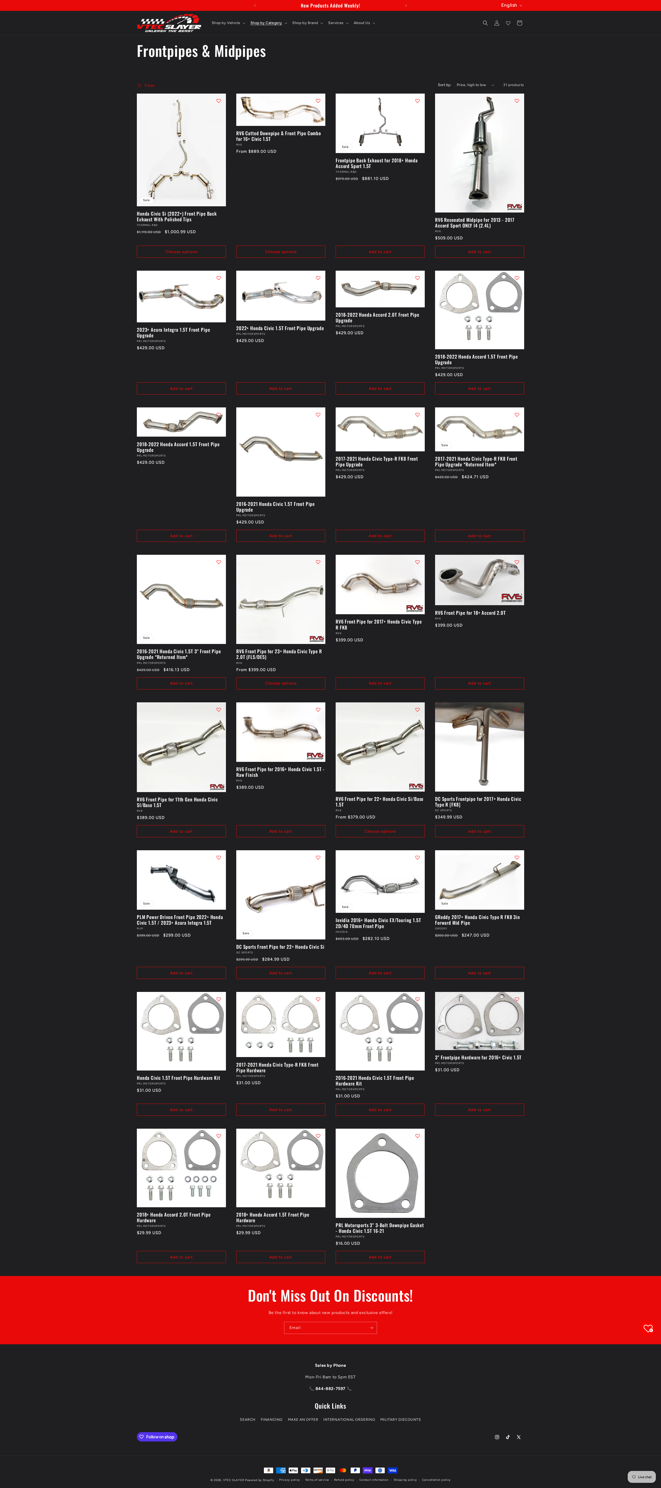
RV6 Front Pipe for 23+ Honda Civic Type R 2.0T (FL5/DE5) (279, 654)
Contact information (374, 1480)
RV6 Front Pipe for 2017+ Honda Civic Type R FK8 (379, 624)
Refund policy (344, 1480)
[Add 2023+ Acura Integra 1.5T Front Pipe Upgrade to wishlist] (218, 278)
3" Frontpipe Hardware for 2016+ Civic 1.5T (478, 1057)
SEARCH (248, 1419)
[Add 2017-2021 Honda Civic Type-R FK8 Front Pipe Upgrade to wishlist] (417, 414)
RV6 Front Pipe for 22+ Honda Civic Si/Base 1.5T (379, 801)
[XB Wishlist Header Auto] (508, 23)
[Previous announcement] (255, 5)
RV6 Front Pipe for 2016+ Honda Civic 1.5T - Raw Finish (280, 772)
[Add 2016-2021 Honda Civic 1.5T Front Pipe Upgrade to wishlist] (318, 414)
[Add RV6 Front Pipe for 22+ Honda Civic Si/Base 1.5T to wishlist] (417, 709)
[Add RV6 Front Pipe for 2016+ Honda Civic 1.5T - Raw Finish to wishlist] (318, 709)
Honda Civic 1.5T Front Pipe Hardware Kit (178, 1078)
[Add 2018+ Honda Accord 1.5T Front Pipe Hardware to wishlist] (318, 1136)
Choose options (181, 251)
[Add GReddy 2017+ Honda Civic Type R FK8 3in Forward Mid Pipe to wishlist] (517, 857)
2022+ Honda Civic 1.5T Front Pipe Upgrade (280, 328)
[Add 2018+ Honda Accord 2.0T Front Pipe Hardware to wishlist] (218, 1136)
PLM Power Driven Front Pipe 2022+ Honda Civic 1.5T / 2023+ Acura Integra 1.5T (180, 919)
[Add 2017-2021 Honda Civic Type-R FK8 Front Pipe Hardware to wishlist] (318, 999)
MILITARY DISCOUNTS (400, 1419)
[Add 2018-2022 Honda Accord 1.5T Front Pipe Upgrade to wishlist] (517, 278)
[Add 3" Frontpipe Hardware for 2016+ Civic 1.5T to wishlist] (517, 999)
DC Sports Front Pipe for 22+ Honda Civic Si (280, 947)
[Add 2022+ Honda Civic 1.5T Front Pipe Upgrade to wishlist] (318, 278)
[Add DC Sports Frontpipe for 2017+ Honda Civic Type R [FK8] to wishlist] (517, 709)
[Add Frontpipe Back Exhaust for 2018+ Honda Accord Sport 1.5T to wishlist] (417, 100)
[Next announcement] (406, 5)
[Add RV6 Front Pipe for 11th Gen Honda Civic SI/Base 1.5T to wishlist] (218, 709)
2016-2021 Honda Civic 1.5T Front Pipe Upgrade (275, 506)
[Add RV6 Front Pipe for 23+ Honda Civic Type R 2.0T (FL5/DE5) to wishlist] (318, 562)
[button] (228, 23)
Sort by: (445, 85)
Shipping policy (405, 1480)
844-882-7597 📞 (333, 1388)
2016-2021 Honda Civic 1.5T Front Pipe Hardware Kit (375, 1080)
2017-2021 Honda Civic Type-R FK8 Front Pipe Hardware (277, 1067)
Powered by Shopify (259, 1480)
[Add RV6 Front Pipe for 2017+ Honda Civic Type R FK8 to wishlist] (417, 562)
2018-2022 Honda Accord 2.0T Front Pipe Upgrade (377, 317)
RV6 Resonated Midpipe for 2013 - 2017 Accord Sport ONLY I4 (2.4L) (475, 222)
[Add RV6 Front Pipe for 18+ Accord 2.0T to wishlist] (517, 562)
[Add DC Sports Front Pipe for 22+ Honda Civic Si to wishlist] (318, 857)
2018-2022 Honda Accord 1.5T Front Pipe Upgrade (476, 359)
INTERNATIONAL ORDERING (349, 1419)
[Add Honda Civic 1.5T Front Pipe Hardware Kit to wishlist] (218, 999)
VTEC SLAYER (233, 1480)
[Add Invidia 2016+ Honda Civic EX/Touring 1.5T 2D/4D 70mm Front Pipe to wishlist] (417, 857)
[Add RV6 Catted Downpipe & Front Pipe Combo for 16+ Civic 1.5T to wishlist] (318, 100)
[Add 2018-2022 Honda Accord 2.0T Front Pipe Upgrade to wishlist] (417, 278)
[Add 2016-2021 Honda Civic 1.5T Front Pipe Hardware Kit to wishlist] (417, 999)
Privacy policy (289, 1480)
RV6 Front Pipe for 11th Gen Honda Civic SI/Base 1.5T (177, 802)
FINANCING (272, 1419)
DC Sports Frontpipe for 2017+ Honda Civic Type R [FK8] (478, 801)
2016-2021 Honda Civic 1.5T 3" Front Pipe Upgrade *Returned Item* (179, 654)
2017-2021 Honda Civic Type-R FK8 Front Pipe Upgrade (377, 461)
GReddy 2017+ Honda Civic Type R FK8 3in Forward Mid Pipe (477, 919)
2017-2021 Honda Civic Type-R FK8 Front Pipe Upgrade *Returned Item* (476, 461)
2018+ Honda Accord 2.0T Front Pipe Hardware (174, 1217)
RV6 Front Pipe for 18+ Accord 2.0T (470, 613)
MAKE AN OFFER (303, 1419)
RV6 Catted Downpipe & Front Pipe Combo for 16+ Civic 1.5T (278, 136)
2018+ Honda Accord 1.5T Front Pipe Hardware (272, 1217)
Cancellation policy (436, 1480)
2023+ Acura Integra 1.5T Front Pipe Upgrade (173, 332)
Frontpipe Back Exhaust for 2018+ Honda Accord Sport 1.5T (377, 163)
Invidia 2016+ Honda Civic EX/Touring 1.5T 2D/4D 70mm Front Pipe (378, 923)
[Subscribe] (371, 1328)
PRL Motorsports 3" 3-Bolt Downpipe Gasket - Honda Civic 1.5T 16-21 (380, 1228)
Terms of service (317, 1480)
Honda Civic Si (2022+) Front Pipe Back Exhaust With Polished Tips (177, 216)
